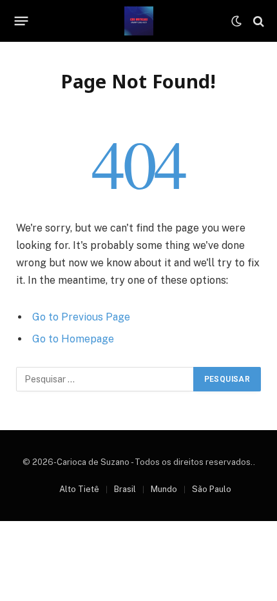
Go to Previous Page (81, 317)
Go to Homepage (73, 339)
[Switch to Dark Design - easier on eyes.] (236, 21)
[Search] (257, 20)
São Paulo (211, 489)
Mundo (164, 489)
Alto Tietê (79, 489)
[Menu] (21, 21)
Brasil (125, 489)
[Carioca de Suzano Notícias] (138, 21)
